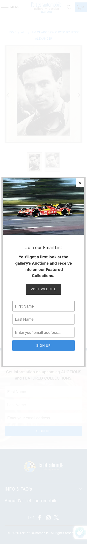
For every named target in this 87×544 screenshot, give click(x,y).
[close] (80, 182)
